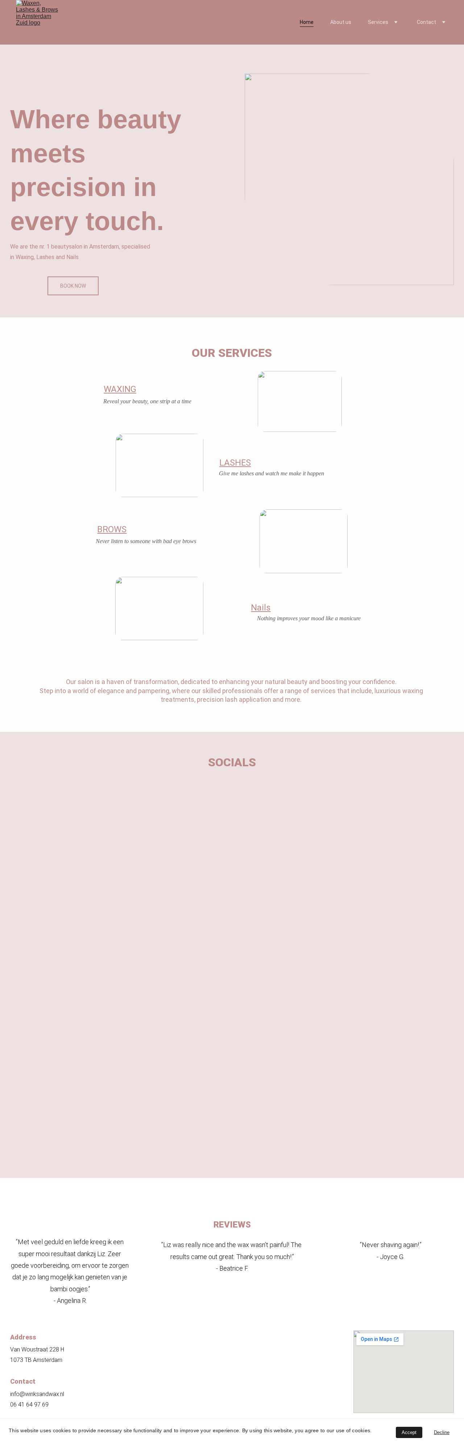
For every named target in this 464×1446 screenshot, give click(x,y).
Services (378, 22)
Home (307, 22)
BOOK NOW (73, 286)
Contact (426, 22)
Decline (442, 1432)
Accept (409, 1432)
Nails (260, 608)
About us (340, 22)
